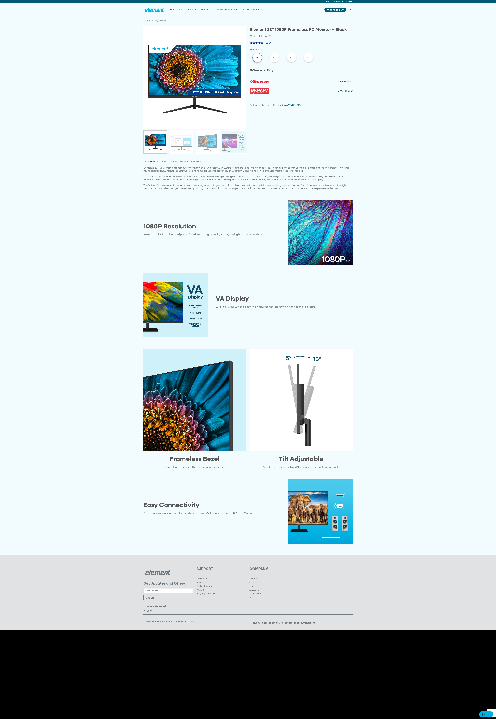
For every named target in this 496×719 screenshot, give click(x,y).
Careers (253, 583)
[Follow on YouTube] (151, 611)
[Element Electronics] (154, 10)
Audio (217, 10)
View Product (345, 81)
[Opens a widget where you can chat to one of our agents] (486, 714)
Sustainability (255, 594)
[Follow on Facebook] (145, 611)
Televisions (176, 10)
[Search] (351, 9)
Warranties (201, 590)
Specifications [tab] (178, 161)
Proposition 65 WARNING (287, 105)
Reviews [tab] (162, 161)
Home (146, 21)
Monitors (206, 10)
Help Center (202, 583)
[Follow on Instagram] (148, 611)
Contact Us (338, 1)
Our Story (327, 1)
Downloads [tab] (197, 161)
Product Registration (206, 586)
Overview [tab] (149, 161)
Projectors (191, 10)
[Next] (240, 77)
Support (349, 1)
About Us (253, 579)
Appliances (230, 10)
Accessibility (255, 590)
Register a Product (251, 10)
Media (252, 586)
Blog (251, 597)
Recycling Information (207, 594)
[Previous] (148, 77)
